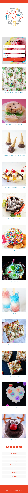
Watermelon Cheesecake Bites (14, 124)
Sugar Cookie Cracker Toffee (14, 92)
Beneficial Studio (18, 490)
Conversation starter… (14, 408)
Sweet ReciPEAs (14, 17)
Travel (14, 468)
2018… (14, 250)
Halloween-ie (14, 281)
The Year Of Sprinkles (14, 344)
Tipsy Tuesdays (14, 461)
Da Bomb (14, 313)
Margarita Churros (14, 218)
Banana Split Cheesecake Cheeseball (14, 187)
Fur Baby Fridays (14, 465)
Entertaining (14, 472)
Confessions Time (14, 376)
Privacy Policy (14, 476)
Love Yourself (14, 457)
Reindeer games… (14, 439)
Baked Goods (14, 453)
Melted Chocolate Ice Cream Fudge (14, 155)
